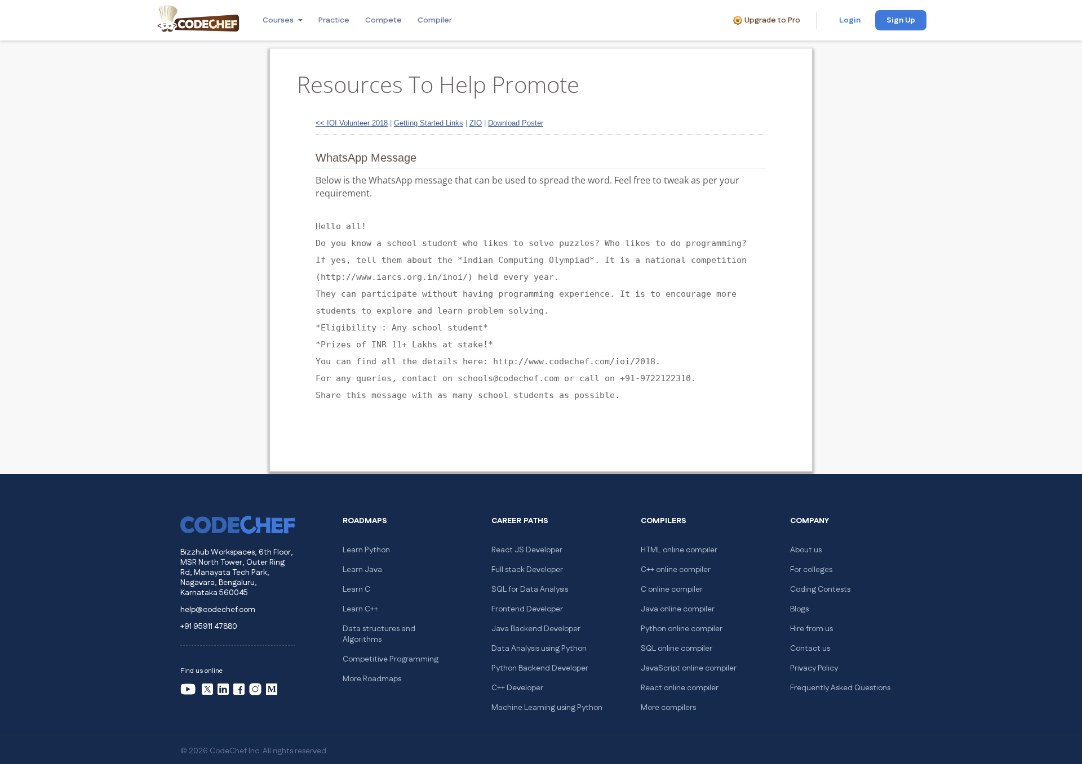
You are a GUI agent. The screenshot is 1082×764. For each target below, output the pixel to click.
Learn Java (362, 569)
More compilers (668, 707)
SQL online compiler (676, 648)
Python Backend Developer (539, 668)
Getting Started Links (428, 123)
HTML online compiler (679, 550)
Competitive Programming (390, 659)
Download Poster (515, 123)
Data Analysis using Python (539, 648)
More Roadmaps (372, 679)
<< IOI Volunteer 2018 (352, 123)
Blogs (799, 609)
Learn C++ (360, 609)
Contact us (810, 648)
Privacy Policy (814, 668)
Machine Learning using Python (546, 707)
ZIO (475, 123)
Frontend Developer (527, 609)
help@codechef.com (217, 609)
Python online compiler (681, 629)
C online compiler (672, 589)
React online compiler (680, 688)
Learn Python (366, 550)
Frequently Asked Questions (840, 688)
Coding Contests (820, 589)
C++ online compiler (676, 569)
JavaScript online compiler (689, 668)
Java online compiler (678, 609)
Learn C (356, 589)
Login (850, 20)
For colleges (811, 569)
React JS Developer (526, 550)
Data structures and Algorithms (379, 634)
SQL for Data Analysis (529, 589)
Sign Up (900, 20)
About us (806, 550)
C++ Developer (517, 688)
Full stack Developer (527, 569)
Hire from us (811, 629)
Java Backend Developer (535, 629)
